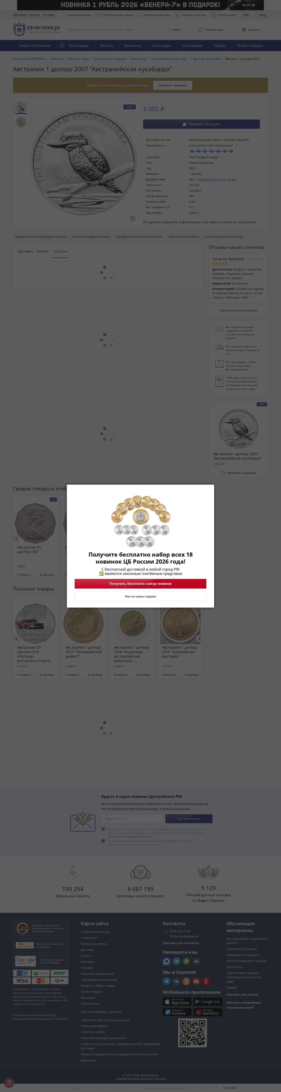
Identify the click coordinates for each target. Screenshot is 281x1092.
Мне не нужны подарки (140, 596)
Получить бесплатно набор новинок (141, 584)
